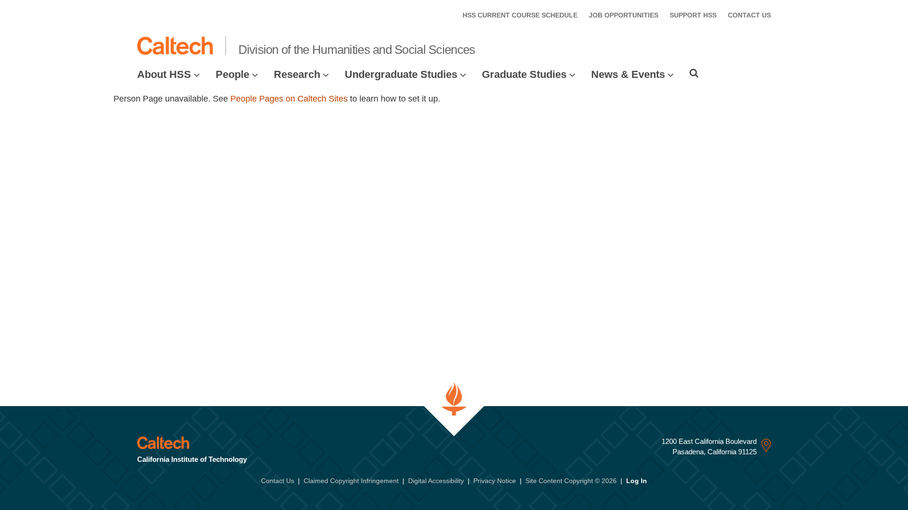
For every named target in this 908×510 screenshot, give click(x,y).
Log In (636, 480)
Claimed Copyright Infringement (351, 480)
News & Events (628, 74)
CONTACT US (749, 15)
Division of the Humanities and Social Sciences (356, 49)
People (232, 74)
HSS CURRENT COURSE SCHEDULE (520, 15)
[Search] (694, 73)
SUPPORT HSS (693, 15)
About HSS (164, 74)
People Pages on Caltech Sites (289, 98)
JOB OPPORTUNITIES (623, 15)
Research (297, 74)
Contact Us (277, 480)
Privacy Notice (494, 480)
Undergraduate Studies (401, 74)
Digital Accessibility (436, 480)
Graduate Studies (524, 74)
